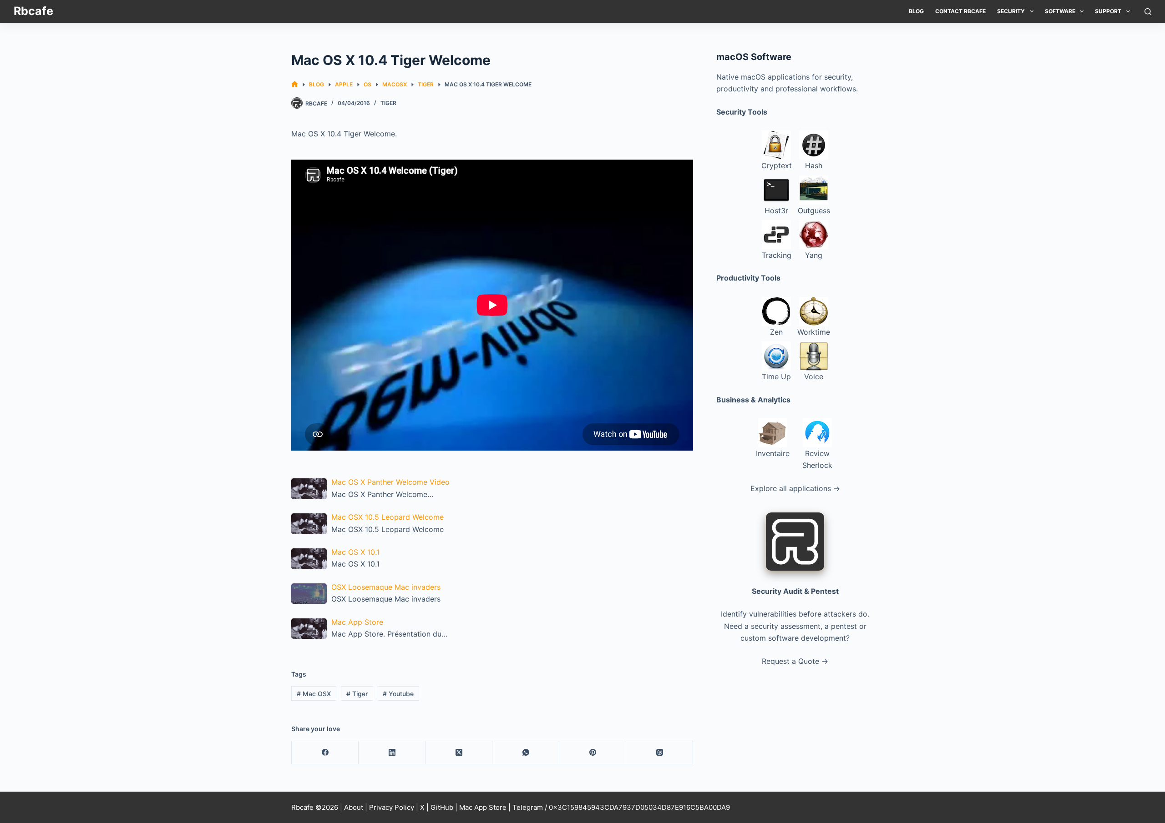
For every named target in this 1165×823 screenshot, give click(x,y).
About (353, 807)
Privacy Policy (391, 807)
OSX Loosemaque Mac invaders (386, 587)
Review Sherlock (817, 459)
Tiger (388, 103)
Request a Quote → (795, 661)
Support (1108, 11)
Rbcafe (33, 11)
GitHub (442, 807)
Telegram (527, 807)
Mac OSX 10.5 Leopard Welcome (387, 517)
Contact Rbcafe (960, 11)
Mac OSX (314, 694)
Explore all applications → (795, 488)
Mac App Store (357, 622)
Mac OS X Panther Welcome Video (390, 482)
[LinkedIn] (392, 752)
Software (1060, 11)
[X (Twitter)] (458, 752)
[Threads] (659, 752)
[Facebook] (325, 752)
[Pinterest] (592, 752)
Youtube (398, 694)
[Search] (1148, 11)
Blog (916, 11)
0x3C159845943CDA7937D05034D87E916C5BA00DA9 (639, 807)
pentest (844, 626)
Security (1011, 11)
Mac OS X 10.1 (355, 552)
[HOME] (294, 84)
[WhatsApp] (525, 752)
